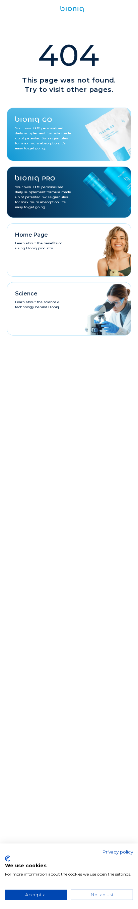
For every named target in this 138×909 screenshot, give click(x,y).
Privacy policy (117, 852)
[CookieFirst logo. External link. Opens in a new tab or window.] (7, 859)
